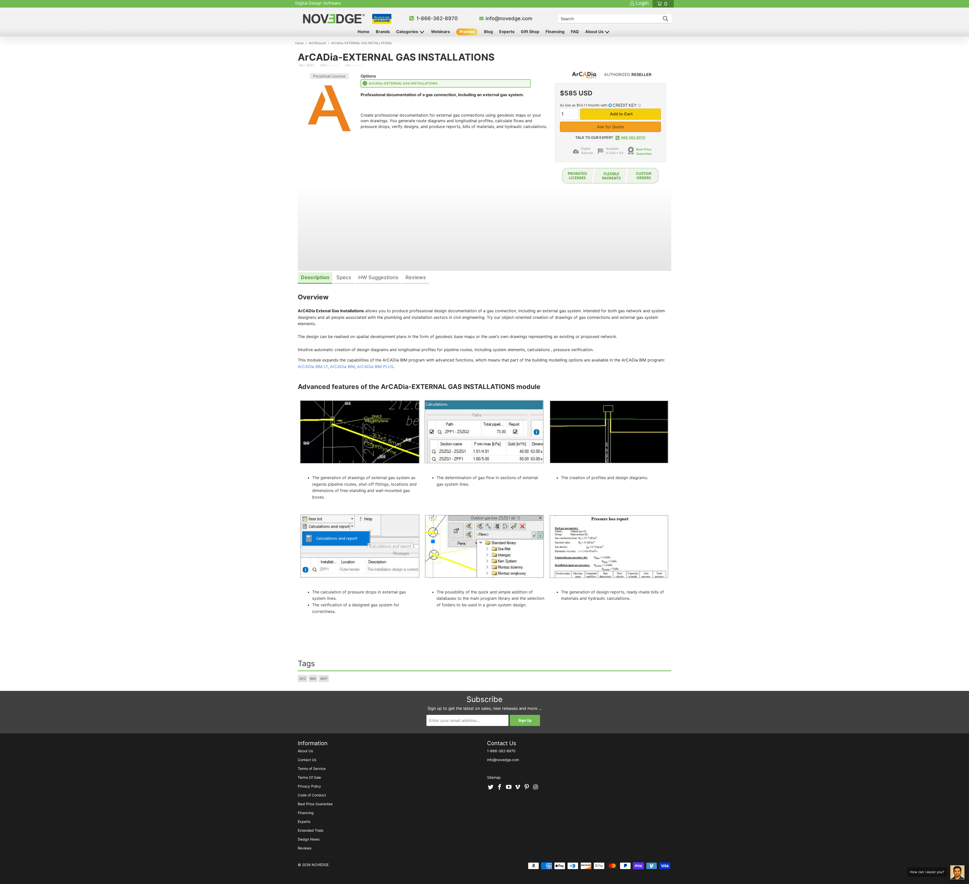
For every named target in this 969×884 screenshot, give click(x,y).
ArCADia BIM (342, 366)
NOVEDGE (320, 865)
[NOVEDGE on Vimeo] (518, 787)
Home (363, 31)
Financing (555, 31)
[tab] (315, 278)
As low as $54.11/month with (584, 105)
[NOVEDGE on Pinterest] (527, 787)
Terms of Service (312, 768)
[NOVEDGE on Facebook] (500, 787)
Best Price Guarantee (315, 804)
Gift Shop (530, 31)
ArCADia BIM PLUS (375, 366)
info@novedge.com (509, 18)
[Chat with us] (957, 872)
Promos (467, 31)
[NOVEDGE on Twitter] (491, 787)
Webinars (440, 31)
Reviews (304, 848)
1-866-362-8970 (437, 18)
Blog (488, 31)
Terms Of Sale (309, 777)
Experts (507, 31)
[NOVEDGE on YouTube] (509, 787)
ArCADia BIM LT (313, 366)
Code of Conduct (312, 795)
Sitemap (494, 777)
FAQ (575, 31)
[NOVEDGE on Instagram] (536, 787)
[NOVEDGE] (334, 18)
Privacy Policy (309, 786)
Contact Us (307, 760)
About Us (595, 31)
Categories (407, 31)
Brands (383, 31)
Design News (308, 839)
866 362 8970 (633, 137)
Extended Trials (310, 830)
